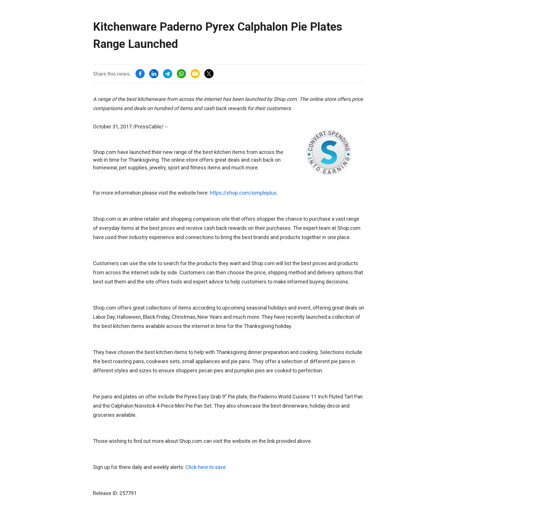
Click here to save (205, 467)
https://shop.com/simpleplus (243, 193)
